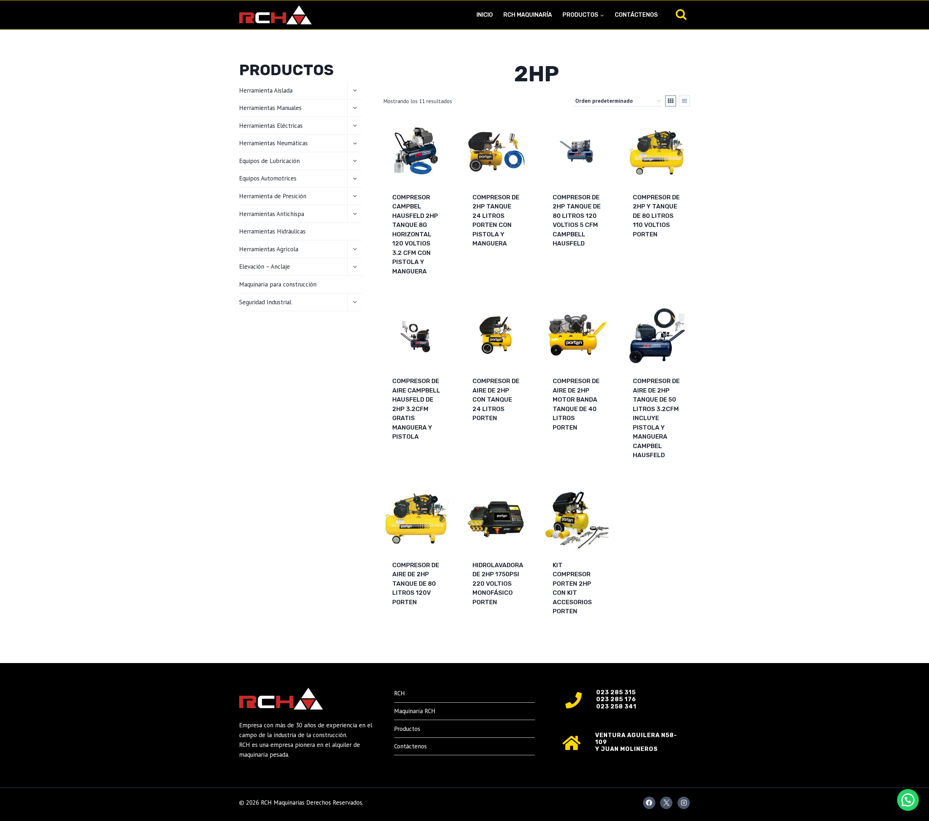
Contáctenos (636, 14)
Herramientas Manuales (270, 108)
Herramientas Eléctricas (271, 126)
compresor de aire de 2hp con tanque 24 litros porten (495, 399)
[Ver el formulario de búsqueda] (681, 15)
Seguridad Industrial (265, 302)
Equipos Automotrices (267, 178)
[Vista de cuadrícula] (670, 100)
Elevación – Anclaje (264, 267)
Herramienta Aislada (265, 90)
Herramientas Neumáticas (273, 143)
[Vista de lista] (684, 100)
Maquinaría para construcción (277, 284)
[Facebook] (649, 803)
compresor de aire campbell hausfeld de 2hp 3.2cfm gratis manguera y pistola (416, 408)
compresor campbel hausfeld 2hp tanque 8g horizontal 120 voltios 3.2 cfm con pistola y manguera (415, 234)
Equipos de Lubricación (269, 161)
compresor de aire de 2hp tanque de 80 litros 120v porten (415, 583)
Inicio (484, 14)
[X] (666, 803)
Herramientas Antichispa (271, 214)
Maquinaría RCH (414, 711)
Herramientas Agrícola (268, 249)
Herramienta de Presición (272, 196)
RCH (399, 693)
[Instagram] (684, 803)
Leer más (486, 266)
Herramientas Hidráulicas (272, 231)
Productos (407, 729)
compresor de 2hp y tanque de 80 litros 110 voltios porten (656, 216)
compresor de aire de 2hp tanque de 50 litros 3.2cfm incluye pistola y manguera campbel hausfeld (656, 418)
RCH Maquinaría (527, 14)
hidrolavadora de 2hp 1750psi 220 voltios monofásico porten (497, 583)
